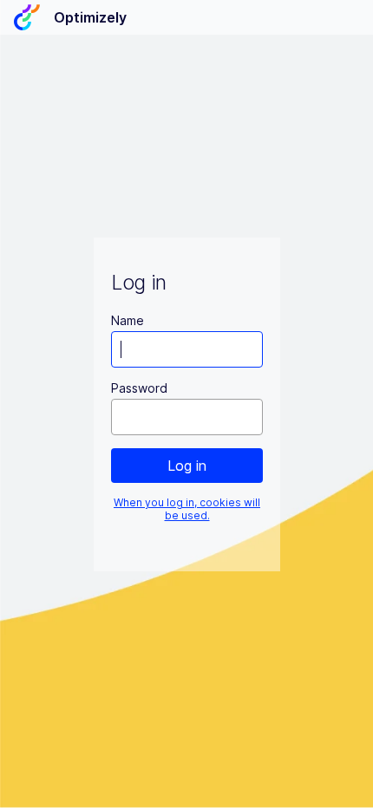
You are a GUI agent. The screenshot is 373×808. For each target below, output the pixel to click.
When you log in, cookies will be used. (187, 509)
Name (127, 320)
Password (139, 388)
